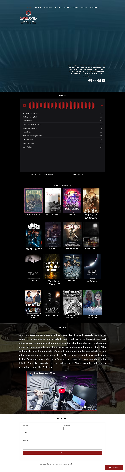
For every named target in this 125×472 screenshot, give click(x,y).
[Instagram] (90, 80)
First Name (26, 425)
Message (25, 440)
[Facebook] (99, 80)
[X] (103, 80)
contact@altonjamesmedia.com (51, 464)
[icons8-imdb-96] (94, 80)
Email (24, 432)
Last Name (67, 425)
